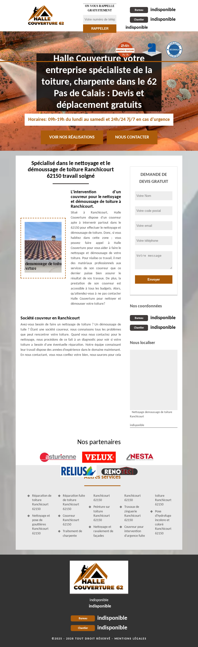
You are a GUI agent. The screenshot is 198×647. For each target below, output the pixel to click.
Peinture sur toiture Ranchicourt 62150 (101, 513)
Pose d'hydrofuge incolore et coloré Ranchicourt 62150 (163, 522)
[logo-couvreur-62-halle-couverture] (99, 578)
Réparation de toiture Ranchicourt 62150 (41, 502)
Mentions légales (130, 638)
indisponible (155, 9)
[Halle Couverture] (46, 15)
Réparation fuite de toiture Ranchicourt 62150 (74, 502)
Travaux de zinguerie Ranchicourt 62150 (132, 513)
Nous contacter (132, 137)
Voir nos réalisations (72, 137)
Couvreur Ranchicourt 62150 (71, 520)
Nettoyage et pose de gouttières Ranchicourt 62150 (41, 524)
